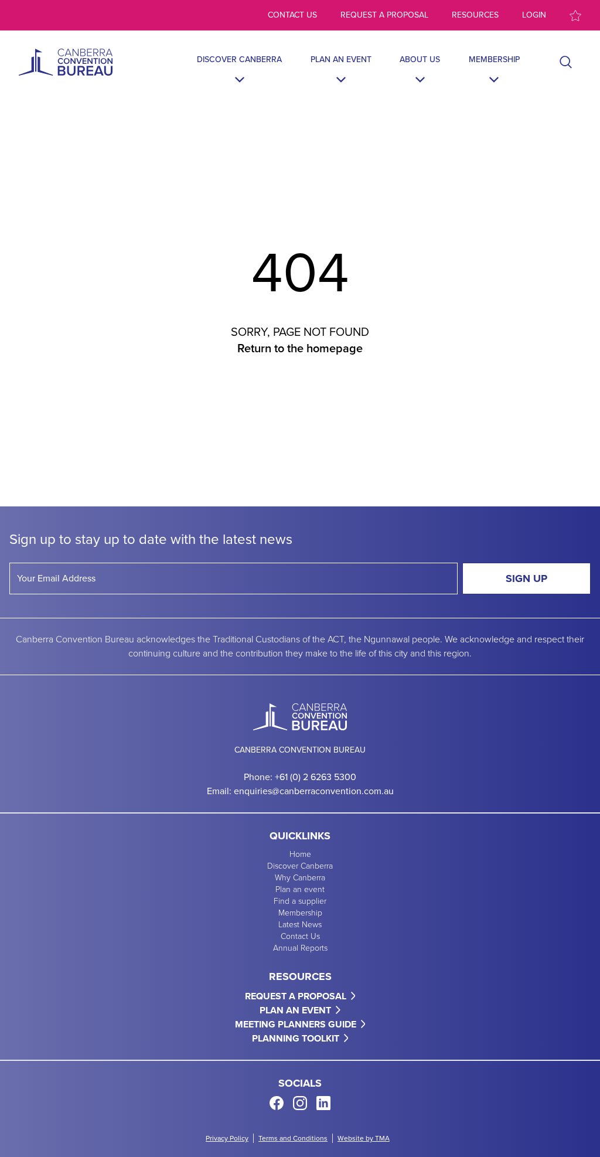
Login (534, 15)
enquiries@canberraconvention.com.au (314, 791)
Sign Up (526, 578)
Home (300, 854)
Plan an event (341, 60)
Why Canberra (300, 878)
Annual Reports (300, 948)
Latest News (300, 925)
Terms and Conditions (293, 1138)
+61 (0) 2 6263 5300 (315, 777)
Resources (475, 15)
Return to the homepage (300, 348)
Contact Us (300, 936)
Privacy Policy (227, 1138)
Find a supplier (300, 901)
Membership (494, 60)
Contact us (292, 15)
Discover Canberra (239, 60)
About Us (420, 60)
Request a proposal (384, 15)
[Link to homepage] (65, 62)
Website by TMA (364, 1138)
